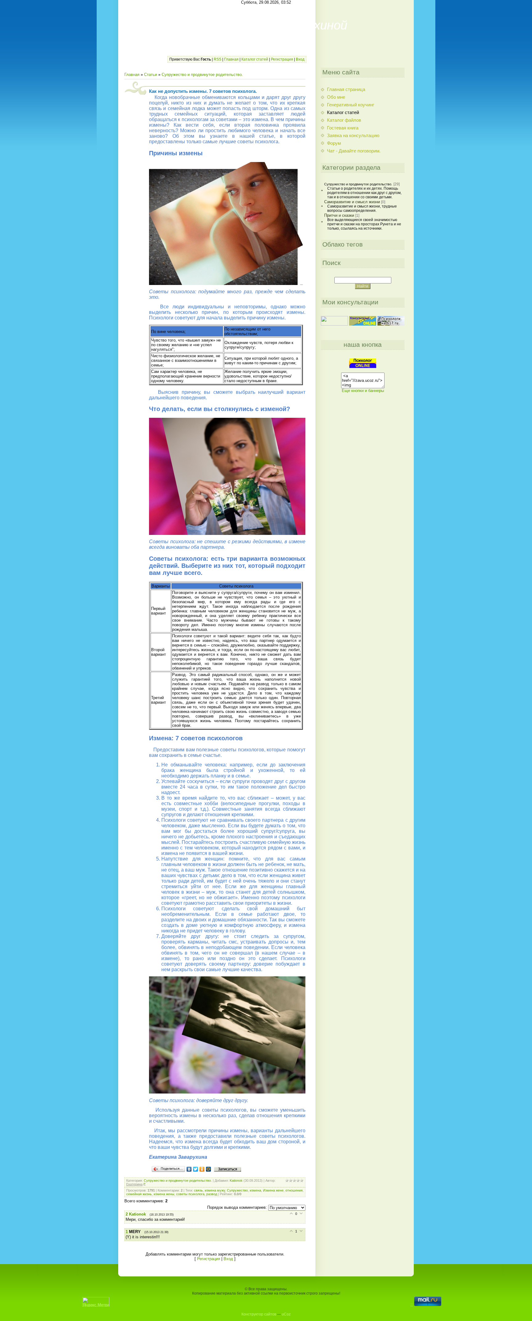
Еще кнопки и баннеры (363, 390)
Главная (231, 59)
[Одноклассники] (202, 1169)
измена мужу (215, 1190)
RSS (217, 59)
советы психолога (190, 1194)
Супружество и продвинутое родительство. (202, 74)
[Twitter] (195, 1169)
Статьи (150, 74)
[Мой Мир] (208, 1169)
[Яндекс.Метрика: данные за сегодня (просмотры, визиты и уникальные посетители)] (95, 1302)
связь (198, 1190)
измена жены (164, 1194)
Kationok (236, 1180)
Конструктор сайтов (258, 1314)
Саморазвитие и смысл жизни (352, 202)
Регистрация (282, 59)
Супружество (237, 1190)
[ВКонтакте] (189, 1169)
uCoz (286, 1314)
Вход (300, 59)
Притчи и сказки (339, 215)
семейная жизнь (139, 1194)
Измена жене (273, 1190)
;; (412, 1304)
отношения (294, 1190)
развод (211, 1194)
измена (255, 1190)
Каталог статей (254, 59)
